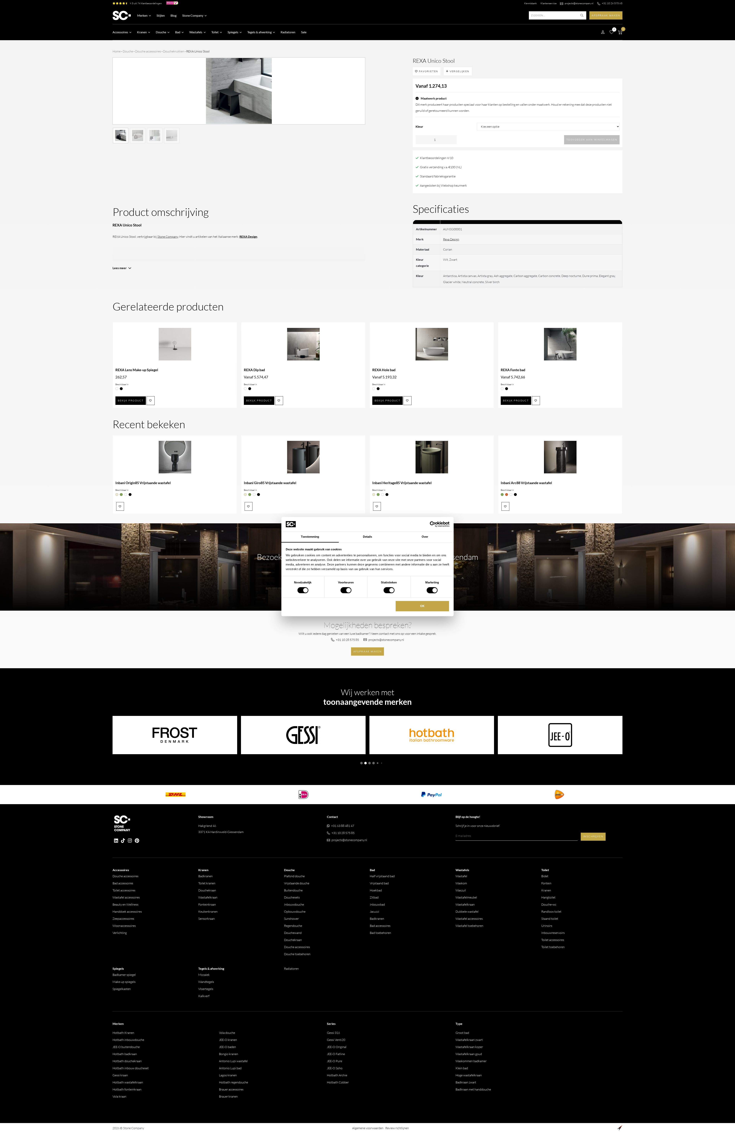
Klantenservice (549, 3)
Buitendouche (293, 890)
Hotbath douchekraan (127, 1061)
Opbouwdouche (294, 911)
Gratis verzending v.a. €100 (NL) (441, 167)
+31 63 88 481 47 (342, 826)
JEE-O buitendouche (126, 1047)
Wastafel (461, 876)
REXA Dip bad (254, 370)
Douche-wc (548, 904)
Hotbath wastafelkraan (128, 1082)
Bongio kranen (228, 1054)
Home (117, 51)
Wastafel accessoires (126, 897)
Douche (128, 51)
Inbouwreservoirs (553, 933)
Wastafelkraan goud (469, 1054)
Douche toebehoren (297, 954)
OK (422, 606)
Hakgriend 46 (221, 829)
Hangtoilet (548, 897)
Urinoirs (546, 926)
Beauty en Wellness (125, 904)
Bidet (544, 876)
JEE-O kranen (228, 1040)
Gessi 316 (333, 1033)
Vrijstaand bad (379, 883)
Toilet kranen (206, 883)
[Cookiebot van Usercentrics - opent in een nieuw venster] (432, 524)
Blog (173, 15)
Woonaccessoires (124, 926)
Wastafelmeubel (466, 897)
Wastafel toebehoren (469, 926)
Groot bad (462, 1033)
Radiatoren (288, 32)
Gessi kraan (120, 1075)
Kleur (419, 126)
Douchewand (293, 933)
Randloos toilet (551, 911)
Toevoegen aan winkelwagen (591, 139)
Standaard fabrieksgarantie (438, 176)
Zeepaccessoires (123, 919)
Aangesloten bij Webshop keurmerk (443, 185)
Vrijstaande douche (296, 883)
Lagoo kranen (228, 1075)
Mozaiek (204, 975)
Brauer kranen (228, 1096)
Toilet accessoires (124, 890)
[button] (361, 763)
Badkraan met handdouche (473, 1089)
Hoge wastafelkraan (469, 1075)
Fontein (546, 883)
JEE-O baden (227, 1047)
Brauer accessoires (231, 1089)
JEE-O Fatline (336, 1054)
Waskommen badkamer (471, 1061)
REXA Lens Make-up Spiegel (136, 370)
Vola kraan (119, 1096)
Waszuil (461, 890)
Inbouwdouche (294, 904)
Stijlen (161, 15)
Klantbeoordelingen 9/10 (436, 158)
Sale (303, 32)
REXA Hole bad (383, 370)
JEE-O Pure (334, 1061)
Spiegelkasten (122, 989)
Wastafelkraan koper (469, 1047)
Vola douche (227, 1033)
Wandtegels (206, 982)
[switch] (346, 590)
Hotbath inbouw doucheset (131, 1068)
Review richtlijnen (397, 1128)
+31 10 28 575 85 (612, 3)
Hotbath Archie (337, 1075)
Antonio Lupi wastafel (233, 1061)
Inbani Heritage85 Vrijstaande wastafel (402, 483)
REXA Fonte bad (513, 370)
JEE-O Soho (334, 1068)
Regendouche (293, 926)
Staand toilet (549, 919)
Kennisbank (530, 3)
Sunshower (291, 919)
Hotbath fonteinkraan (127, 1089)
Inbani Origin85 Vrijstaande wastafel (143, 483)
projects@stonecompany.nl (579, 3)
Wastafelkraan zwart (469, 1040)
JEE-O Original (336, 1047)
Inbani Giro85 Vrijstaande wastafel (270, 483)
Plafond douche (294, 876)
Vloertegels (205, 989)
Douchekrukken (173, 51)
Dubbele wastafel (467, 911)
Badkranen (205, 876)
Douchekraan (207, 890)
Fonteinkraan (207, 904)
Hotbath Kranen (123, 1033)
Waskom (461, 883)
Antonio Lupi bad (230, 1068)
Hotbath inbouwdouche (128, 1040)
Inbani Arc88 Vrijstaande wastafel (526, 483)
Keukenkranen (208, 911)
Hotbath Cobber (338, 1082)
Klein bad (462, 1068)
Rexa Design (451, 239)
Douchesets (292, 897)
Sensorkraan (206, 919)
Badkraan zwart (466, 1082)
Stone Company (167, 237)
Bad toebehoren (380, 933)
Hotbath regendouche (233, 1082)
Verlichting (120, 933)
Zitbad (374, 897)
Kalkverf (203, 996)
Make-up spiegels (124, 982)
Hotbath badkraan (125, 1054)
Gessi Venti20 (336, 1040)
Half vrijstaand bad (382, 876)
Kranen (546, 890)
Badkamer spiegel (124, 975)
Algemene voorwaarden (367, 1128)
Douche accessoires (148, 51)
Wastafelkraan (207, 897)
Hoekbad (376, 890)
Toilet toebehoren (553, 947)
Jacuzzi (374, 911)
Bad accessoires (123, 883)
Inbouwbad (377, 904)
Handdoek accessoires (127, 911)
